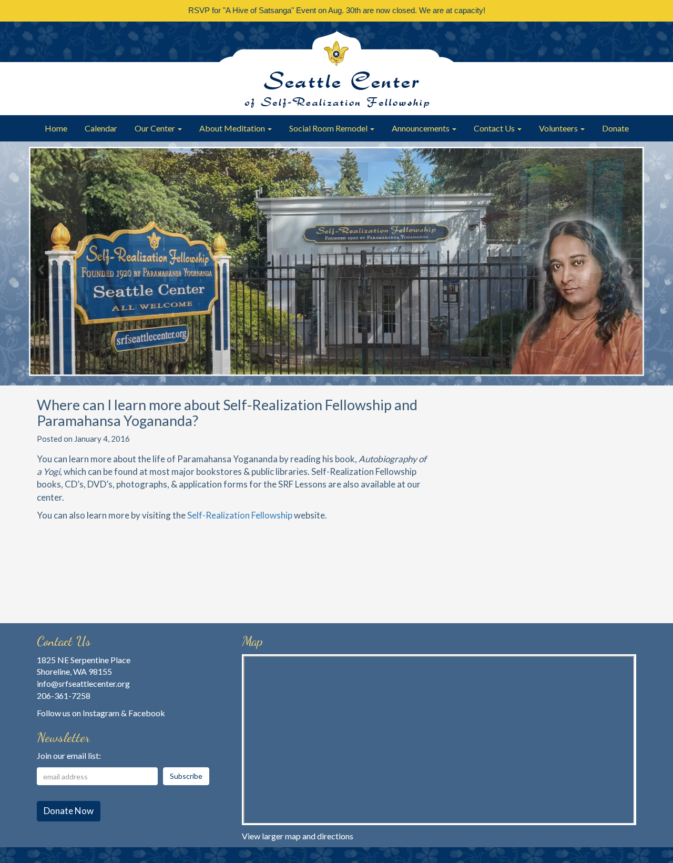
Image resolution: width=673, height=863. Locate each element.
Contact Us (495, 128)
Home (56, 128)
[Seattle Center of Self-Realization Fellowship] (336, 68)
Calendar (101, 128)
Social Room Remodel (329, 128)
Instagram (101, 713)
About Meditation (233, 128)
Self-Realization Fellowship (239, 515)
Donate (615, 128)
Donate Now (69, 810)
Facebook (146, 713)
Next (631, 269)
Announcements (421, 128)
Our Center (156, 128)
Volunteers (559, 128)
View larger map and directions (297, 836)
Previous (42, 269)
